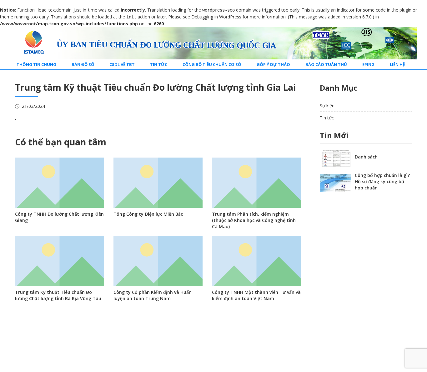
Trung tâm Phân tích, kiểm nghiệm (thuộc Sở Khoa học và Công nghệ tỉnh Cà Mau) (254, 220)
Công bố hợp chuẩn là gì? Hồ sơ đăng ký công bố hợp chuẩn (382, 181)
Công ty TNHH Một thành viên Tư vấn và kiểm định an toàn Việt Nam (256, 295)
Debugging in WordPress (216, 17)
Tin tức (158, 64)
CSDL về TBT (122, 64)
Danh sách (366, 157)
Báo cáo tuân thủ (326, 64)
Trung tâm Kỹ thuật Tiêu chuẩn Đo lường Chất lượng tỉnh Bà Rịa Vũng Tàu (58, 295)
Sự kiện (327, 105)
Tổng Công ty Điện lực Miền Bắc (148, 214)
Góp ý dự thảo (273, 64)
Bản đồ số (83, 64)
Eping (368, 64)
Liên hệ (397, 64)
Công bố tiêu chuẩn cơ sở (212, 64)
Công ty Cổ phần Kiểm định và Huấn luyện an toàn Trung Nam (152, 295)
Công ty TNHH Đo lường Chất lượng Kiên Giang (59, 217)
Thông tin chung (36, 64)
